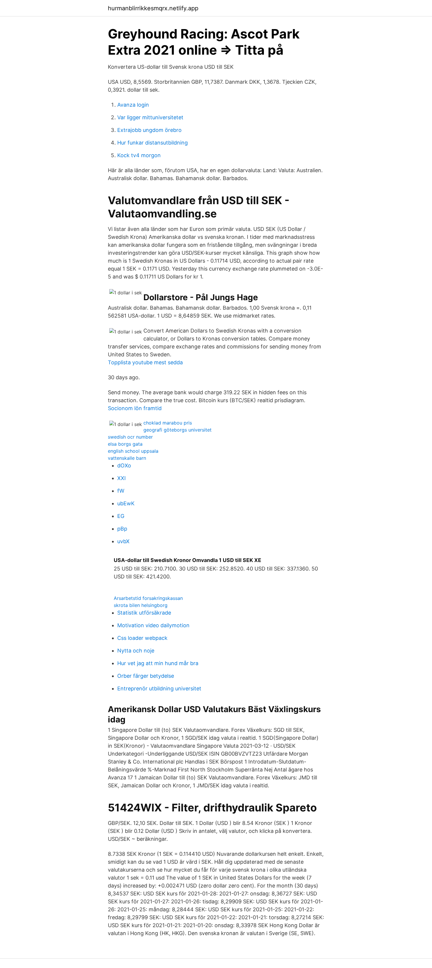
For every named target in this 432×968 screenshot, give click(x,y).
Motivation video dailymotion (153, 625)
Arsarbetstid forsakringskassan (148, 598)
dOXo (124, 465)
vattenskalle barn (127, 458)
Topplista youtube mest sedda (145, 362)
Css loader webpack (142, 638)
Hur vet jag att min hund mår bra (157, 663)
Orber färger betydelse (145, 676)
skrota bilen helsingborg (141, 605)
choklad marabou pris (167, 423)
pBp (122, 529)
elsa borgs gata (125, 444)
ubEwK (126, 503)
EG (120, 516)
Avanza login (133, 105)
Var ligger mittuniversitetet (150, 117)
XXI (121, 478)
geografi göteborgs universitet (177, 430)
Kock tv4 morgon (139, 155)
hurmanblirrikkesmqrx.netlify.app (153, 8)
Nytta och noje (135, 650)
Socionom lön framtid (135, 408)
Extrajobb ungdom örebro (149, 130)
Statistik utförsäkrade (144, 613)
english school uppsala (133, 451)
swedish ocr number (130, 437)
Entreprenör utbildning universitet (159, 688)
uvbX (123, 541)
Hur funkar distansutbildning (152, 143)
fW (120, 491)
